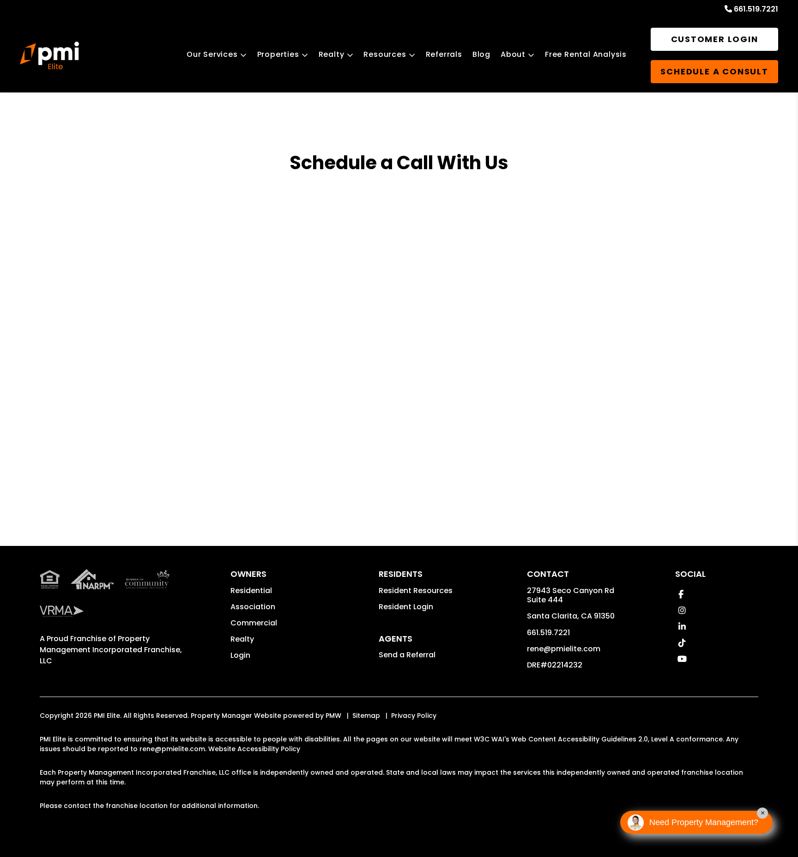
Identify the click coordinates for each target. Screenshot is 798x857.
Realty (332, 54)
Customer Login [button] (714, 39)
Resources (384, 54)
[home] (49, 55)
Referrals (444, 54)
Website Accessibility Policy (254, 748)
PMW (333, 715)
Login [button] (240, 655)
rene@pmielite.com (563, 648)
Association (252, 606)
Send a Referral (407, 654)
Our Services (212, 54)
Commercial (253, 623)
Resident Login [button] (406, 606)
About (513, 54)
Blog (481, 54)
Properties (278, 54)
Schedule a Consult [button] (714, 71)
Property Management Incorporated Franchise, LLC (111, 649)
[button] (681, 594)
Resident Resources (416, 590)
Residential (251, 590)
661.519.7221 (756, 9)
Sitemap (366, 715)
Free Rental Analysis (586, 54)
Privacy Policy (413, 715)
